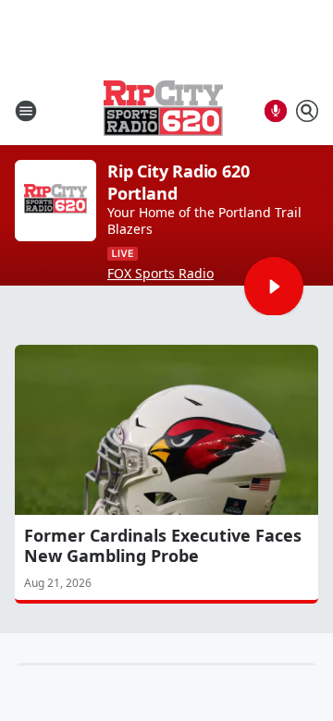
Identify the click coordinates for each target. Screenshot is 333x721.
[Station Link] (163, 110)
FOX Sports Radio (160, 273)
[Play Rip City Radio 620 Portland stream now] (55, 200)
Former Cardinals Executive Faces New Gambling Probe (163, 545)
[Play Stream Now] (273, 286)
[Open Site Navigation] (26, 111)
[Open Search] (307, 111)
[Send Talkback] (276, 111)
